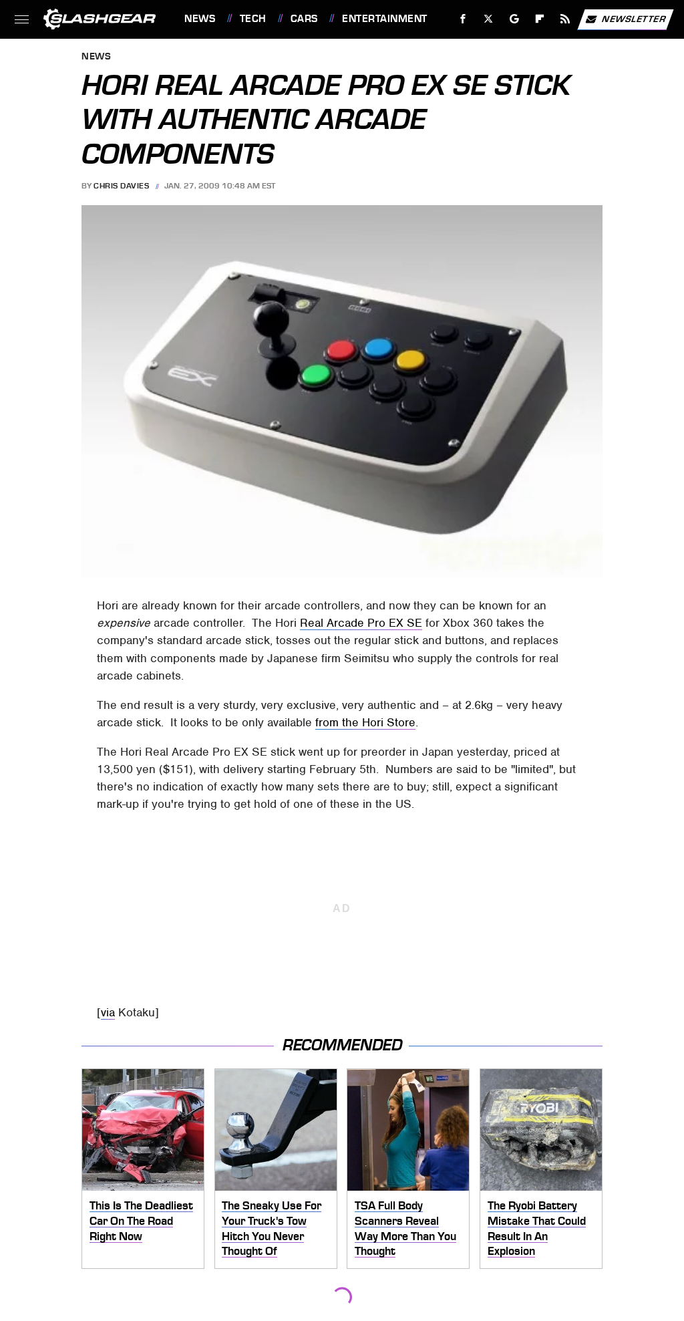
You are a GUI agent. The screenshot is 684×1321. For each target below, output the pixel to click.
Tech (253, 19)
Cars (304, 19)
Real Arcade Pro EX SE (361, 622)
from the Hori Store (365, 722)
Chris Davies (121, 185)
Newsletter (634, 18)
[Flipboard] (540, 19)
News (199, 19)
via (108, 1012)
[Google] (514, 19)
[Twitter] (488, 19)
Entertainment (384, 19)
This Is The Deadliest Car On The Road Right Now (141, 1220)
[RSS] (565, 19)
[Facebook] (463, 19)
